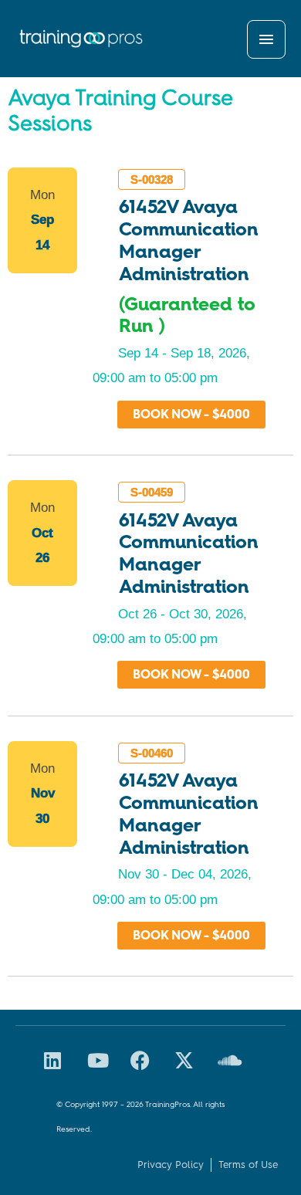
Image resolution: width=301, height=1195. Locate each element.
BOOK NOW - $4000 (191, 414)
